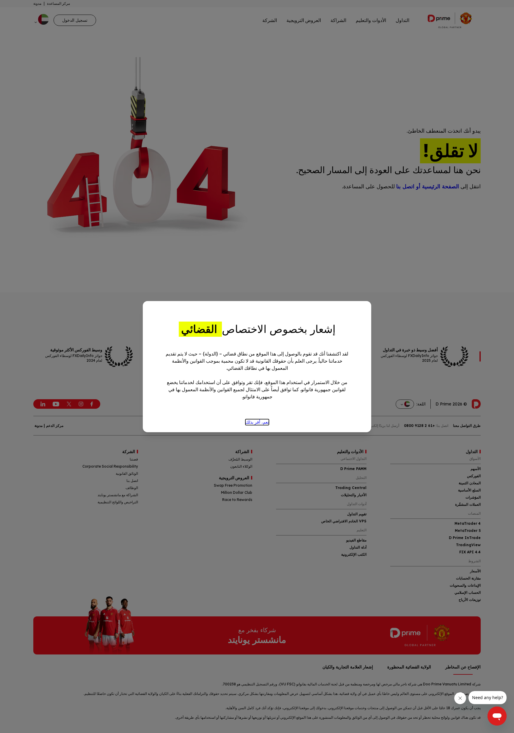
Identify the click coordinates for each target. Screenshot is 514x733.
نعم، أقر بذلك (257, 422)
